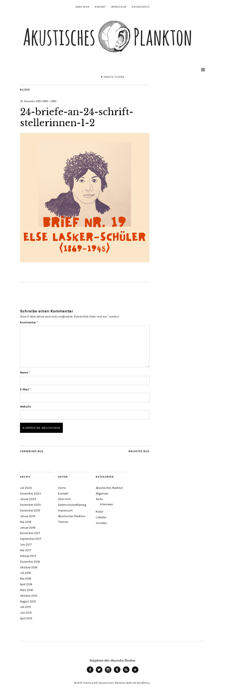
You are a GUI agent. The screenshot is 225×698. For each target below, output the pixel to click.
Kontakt (100, 6)
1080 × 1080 (49, 101)
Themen (63, 522)
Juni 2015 (26, 612)
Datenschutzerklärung (72, 504)
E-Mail (25, 389)
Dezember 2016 (30, 561)
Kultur (99, 511)
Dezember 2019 (30, 510)
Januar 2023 (28, 499)
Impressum (118, 6)
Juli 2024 (26, 488)
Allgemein (102, 493)
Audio (99, 499)
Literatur (101, 517)
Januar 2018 (27, 527)
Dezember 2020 (30, 504)
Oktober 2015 (28, 595)
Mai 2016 (25, 578)
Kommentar (29, 322)
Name (25, 372)
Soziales (101, 523)
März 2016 (26, 590)
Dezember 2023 (30, 493)
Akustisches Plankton (71, 516)
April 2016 (26, 584)
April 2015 (26, 618)
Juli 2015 (25, 607)
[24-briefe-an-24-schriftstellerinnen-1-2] (84, 261)
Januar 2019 (27, 516)
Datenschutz (141, 6)
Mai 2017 (25, 550)
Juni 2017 (26, 544)
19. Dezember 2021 (31, 101)
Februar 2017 (28, 556)
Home (62, 488)
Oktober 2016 (28, 567)
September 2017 (30, 538)
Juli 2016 (25, 573)
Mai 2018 (25, 522)
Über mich (82, 6)
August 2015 (28, 601)
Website (25, 406)
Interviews (106, 504)
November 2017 (30, 533)
